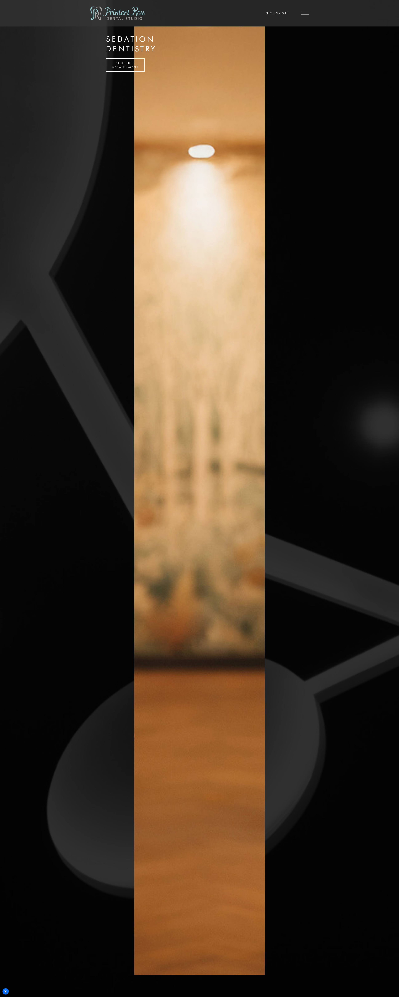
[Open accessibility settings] (5, 991)
